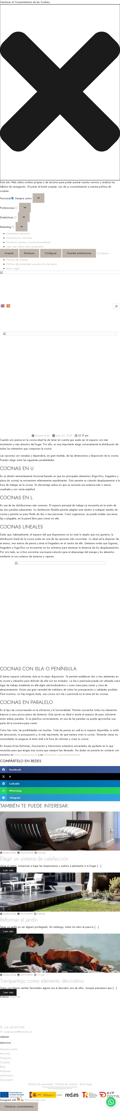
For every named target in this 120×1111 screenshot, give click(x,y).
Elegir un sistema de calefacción (34, 858)
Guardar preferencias (79, 253)
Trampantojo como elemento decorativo (42, 981)
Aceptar (9, 253)
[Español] (8, 305)
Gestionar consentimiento (19, 1106)
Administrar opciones (18, 233)
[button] (60, 92)
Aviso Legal (12, 268)
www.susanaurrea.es (25, 755)
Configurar (51, 253)
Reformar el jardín (19, 919)
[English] (3, 305)
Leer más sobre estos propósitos (25, 246)
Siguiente (15, 997)
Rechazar (29, 253)
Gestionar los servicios (19, 238)
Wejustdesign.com (35, 1100)
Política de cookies (17, 260)
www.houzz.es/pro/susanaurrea (62, 755)
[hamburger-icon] (116, 306)
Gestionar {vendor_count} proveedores (28, 242)
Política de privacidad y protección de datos (31, 264)
